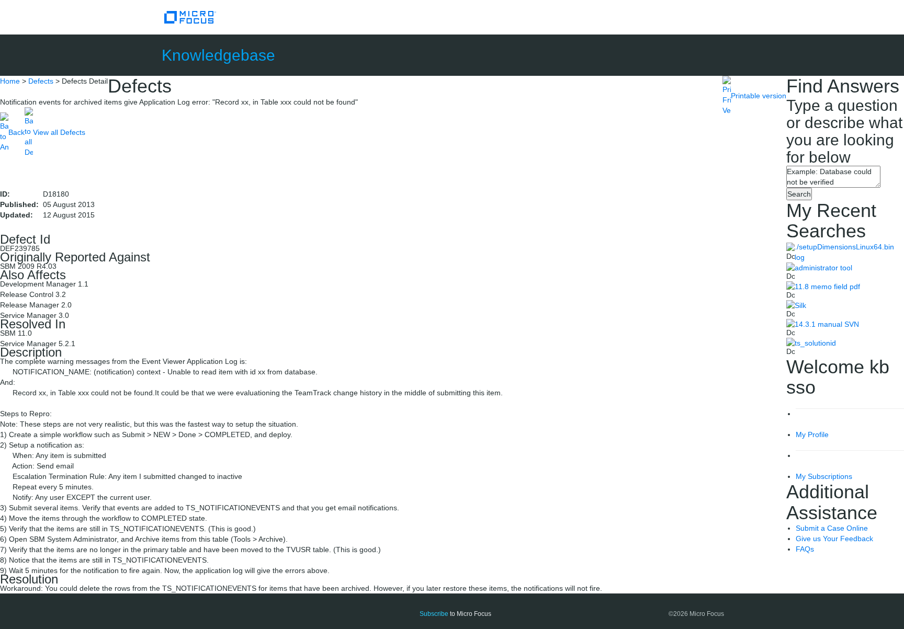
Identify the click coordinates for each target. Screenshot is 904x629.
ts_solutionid (815, 343)
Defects (40, 81)
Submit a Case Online (832, 528)
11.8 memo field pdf (827, 286)
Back (16, 132)
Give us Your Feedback (834, 538)
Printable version (758, 96)
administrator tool (823, 268)
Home (10, 81)
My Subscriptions (824, 476)
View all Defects (59, 132)
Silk (800, 305)
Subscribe (434, 613)
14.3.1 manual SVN (827, 324)
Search (799, 194)
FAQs (805, 549)
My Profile (812, 434)
